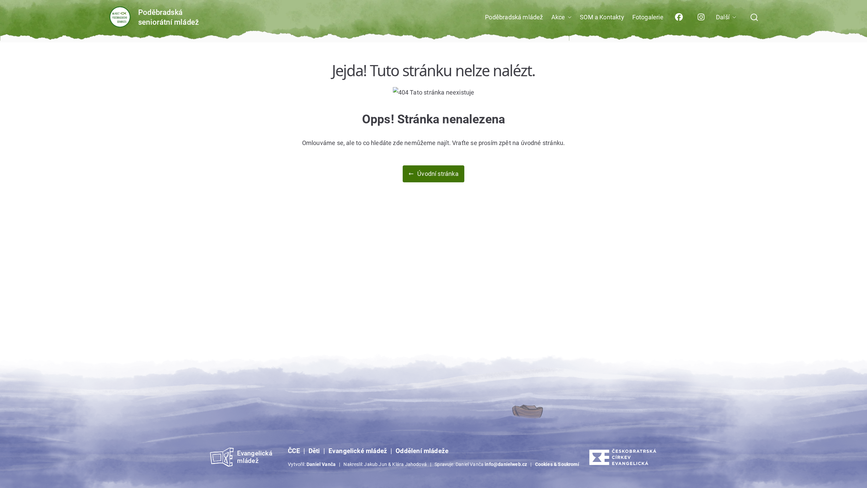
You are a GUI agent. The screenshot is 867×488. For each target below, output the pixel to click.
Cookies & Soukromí (557, 464)
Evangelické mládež (358, 451)
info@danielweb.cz (506, 464)
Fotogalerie (647, 17)
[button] (568, 17)
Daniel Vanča (321, 464)
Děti (314, 451)
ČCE (294, 451)
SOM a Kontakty (602, 17)
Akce (558, 17)
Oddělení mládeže (422, 451)
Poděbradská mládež (514, 17)
